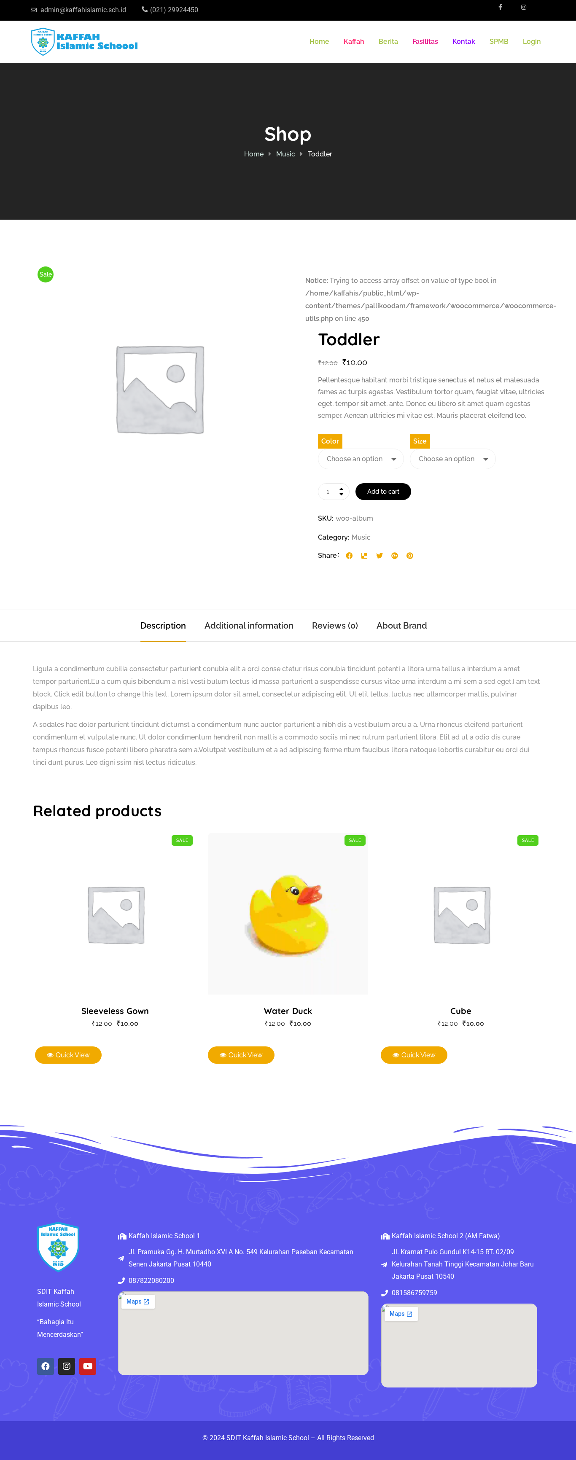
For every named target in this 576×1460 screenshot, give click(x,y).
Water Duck (288, 1011)
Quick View (124, 913)
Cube (460, 1011)
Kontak (463, 42)
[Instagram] (66, 1366)
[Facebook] (45, 1366)
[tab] (163, 626)
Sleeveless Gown (115, 1011)
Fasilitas (425, 42)
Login (532, 42)
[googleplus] (394, 555)
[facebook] (349, 555)
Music (285, 154)
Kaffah (354, 42)
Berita (388, 42)
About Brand (402, 626)
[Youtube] (87, 1366)
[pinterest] (410, 555)
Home (319, 42)
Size (420, 441)
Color (330, 441)
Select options (105, 913)
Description (163, 626)
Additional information (249, 626)
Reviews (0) (335, 626)
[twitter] (379, 555)
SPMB (499, 42)
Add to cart (383, 491)
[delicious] (364, 555)
